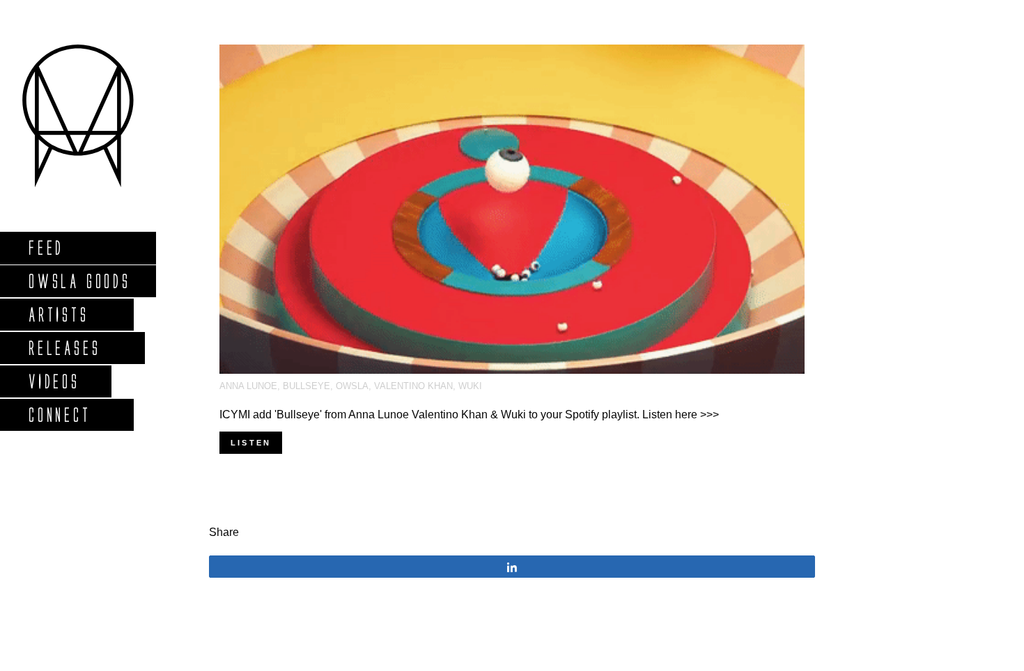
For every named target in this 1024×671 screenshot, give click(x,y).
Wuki (470, 386)
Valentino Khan (413, 386)
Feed (45, 247)
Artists (58, 314)
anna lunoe (248, 386)
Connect (59, 414)
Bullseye (306, 386)
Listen (251, 443)
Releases (64, 347)
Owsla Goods (79, 280)
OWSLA (352, 386)
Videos (53, 381)
